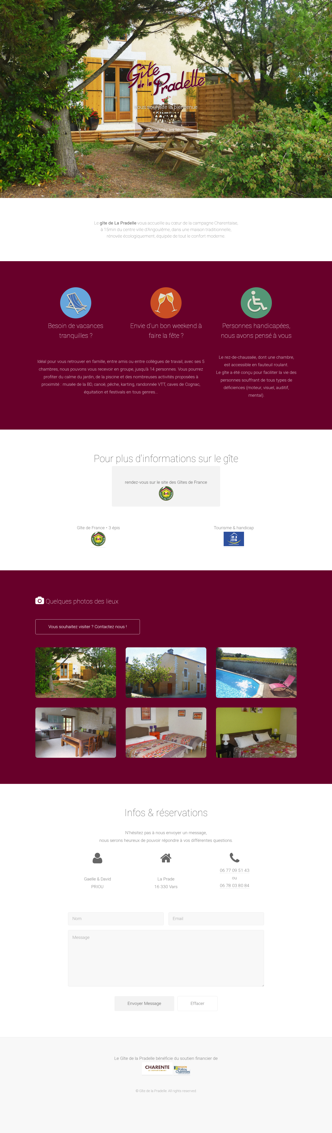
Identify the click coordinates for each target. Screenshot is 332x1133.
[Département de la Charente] (157, 1073)
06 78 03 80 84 (234, 885)
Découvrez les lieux (166, 129)
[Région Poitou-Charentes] (182, 1073)
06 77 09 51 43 (234, 870)
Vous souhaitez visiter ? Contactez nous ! (87, 626)
